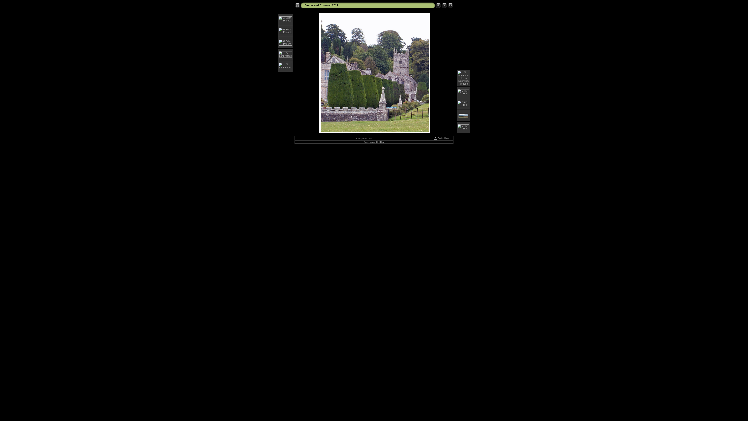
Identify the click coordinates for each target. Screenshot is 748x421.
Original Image (444, 138)
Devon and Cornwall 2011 (321, 5)
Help (382, 142)
